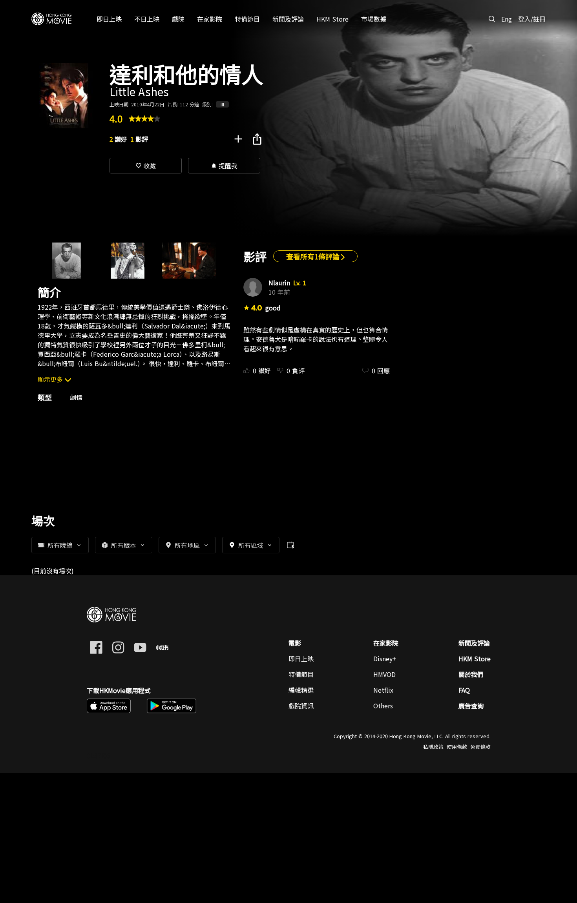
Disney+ (384, 658)
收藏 (145, 165)
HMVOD (384, 674)
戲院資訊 (301, 705)
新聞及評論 (474, 643)
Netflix (383, 690)
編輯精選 (301, 690)
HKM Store (474, 658)
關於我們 (471, 674)
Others (383, 705)
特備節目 (301, 674)
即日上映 (301, 658)
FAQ (464, 690)
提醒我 (224, 165)
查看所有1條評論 (313, 256)
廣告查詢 (471, 705)
